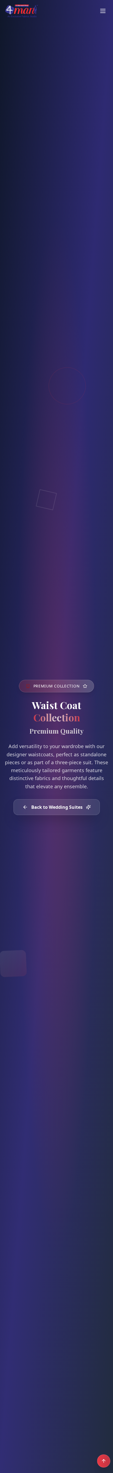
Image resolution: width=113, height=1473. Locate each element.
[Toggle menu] (103, 11)
